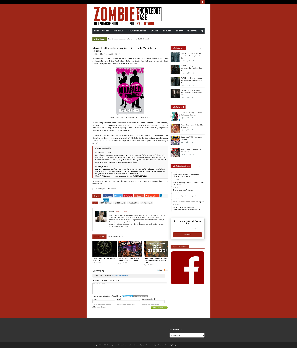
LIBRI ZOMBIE (105, 203)
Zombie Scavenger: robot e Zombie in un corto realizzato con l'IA (188, 183)
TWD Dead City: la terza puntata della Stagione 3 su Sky (191, 68)
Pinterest (129, 196)
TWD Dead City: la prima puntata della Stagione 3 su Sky (191, 92)
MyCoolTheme (146, 345)
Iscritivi (187, 235)
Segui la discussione (166, 270)
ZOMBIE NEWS (146, 203)
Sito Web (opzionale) (149, 299)
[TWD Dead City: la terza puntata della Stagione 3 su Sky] (175, 69)
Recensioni (118, 31)
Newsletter (192, 31)
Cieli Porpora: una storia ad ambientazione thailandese (128, 259)
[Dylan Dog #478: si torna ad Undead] (175, 140)
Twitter (119, 196)
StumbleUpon (153, 196)
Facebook (108, 196)
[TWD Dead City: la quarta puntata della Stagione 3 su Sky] (175, 57)
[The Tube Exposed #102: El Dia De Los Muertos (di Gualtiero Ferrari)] (156, 249)
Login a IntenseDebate (127, 296)
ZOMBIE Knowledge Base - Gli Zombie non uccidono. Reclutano (121, 345)
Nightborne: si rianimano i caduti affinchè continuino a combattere (186, 175)
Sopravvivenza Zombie (137, 31)
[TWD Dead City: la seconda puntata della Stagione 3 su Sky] (175, 81)
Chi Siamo (167, 31)
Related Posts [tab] (99, 236)
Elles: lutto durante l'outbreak (183, 190)
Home (96, 31)
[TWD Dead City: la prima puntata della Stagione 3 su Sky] (175, 93)
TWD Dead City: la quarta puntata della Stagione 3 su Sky (191, 56)
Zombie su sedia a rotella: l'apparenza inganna (188, 202)
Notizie (105, 31)
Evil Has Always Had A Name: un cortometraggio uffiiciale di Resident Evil (186, 208)
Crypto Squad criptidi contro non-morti (103, 259)
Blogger (174, 345)
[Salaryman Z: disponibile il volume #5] (175, 152)
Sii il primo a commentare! (120, 276)
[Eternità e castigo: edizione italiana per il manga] (175, 116)
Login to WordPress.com (140, 296)
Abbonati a (96, 307)
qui (104, 140)
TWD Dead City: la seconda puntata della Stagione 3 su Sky (191, 80)
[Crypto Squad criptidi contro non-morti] (104, 249)
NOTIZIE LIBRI (119, 203)
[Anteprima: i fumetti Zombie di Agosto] (175, 128)
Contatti (180, 31)
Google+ (140, 196)
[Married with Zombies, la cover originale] (130, 90)
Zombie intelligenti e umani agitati (184, 196)
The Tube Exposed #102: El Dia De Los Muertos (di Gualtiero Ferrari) (155, 260)
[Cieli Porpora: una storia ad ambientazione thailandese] (130, 249)
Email (119, 299)
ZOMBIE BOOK (133, 203)
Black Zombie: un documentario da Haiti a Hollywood (128, 39)
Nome (94, 299)
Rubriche (154, 31)
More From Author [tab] (115, 236)
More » (103, 39)
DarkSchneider (98, 54)
